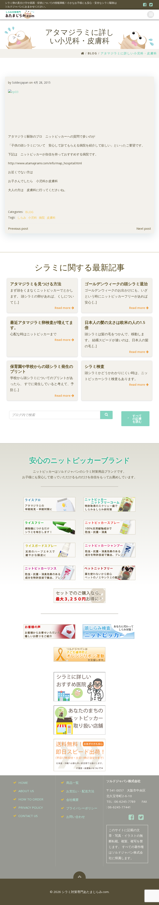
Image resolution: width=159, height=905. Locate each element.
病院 (42, 218)
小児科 (32, 218)
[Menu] (150, 14)
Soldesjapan (20, 82)
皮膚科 (51, 218)
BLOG (92, 53)
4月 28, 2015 (42, 82)
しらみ (21, 218)
